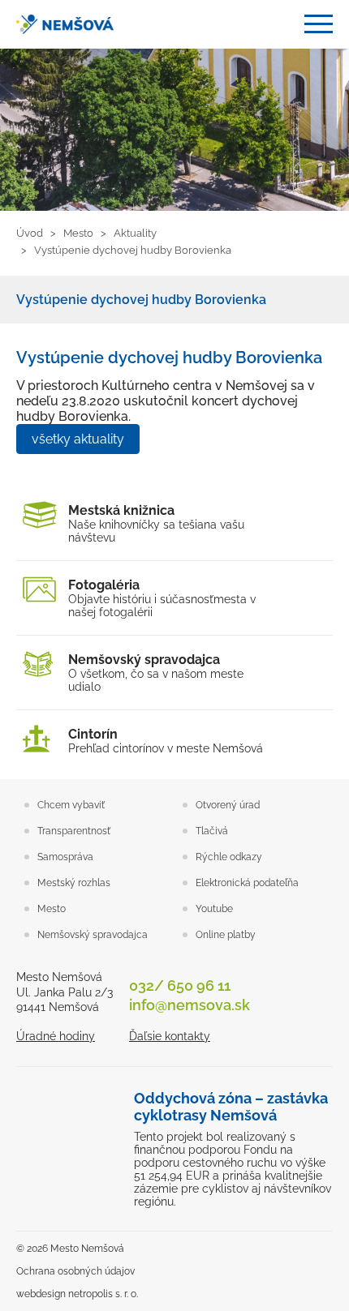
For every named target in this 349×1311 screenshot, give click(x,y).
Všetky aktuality (78, 439)
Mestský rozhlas (73, 883)
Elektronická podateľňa (247, 883)
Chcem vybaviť (71, 805)
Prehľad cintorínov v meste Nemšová (165, 740)
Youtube (214, 909)
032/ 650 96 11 (180, 985)
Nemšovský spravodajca (92, 934)
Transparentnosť (73, 831)
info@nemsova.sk (189, 1004)
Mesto (51, 909)
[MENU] (318, 24)
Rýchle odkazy (229, 857)
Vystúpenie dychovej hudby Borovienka (141, 299)
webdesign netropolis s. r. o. (77, 1294)
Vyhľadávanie (279, 24)
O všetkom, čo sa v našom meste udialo (155, 672)
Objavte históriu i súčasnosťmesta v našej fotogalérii (162, 598)
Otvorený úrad (228, 805)
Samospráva (65, 857)
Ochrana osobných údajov (75, 1271)
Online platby (226, 934)
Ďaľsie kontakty (169, 1036)
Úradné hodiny (55, 1036)
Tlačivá (212, 831)
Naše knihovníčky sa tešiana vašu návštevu (156, 523)
